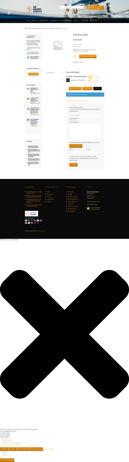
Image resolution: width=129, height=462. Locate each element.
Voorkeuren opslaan (37, 449)
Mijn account (50, 194)
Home (28, 20)
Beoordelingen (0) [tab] (50, 72)
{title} (5, 452)
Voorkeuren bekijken (23, 449)
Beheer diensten (8, 440)
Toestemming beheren (7, 460)
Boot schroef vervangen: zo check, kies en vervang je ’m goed (33, 163)
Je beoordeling (74, 122)
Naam (71, 149)
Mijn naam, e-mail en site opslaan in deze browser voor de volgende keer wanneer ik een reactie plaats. (83, 158)
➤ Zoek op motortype (33, 74)
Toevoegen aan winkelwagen (88, 56)
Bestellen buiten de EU (73, 199)
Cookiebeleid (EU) (72, 208)
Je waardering (74, 118)
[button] (64, 334)
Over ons (49, 196)
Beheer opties (7, 439)
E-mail (88, 149)
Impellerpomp (40, 28)
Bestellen (70, 194)
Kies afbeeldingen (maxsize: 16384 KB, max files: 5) (84, 142)
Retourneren (70, 204)
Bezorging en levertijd (72, 196)
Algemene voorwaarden (73, 206)
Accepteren (4, 449)
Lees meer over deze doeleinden (12, 444)
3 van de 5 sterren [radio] (72, 120)
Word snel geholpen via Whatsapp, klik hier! (34, 57)
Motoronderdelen (43, 20)
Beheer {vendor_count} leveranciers (13, 442)
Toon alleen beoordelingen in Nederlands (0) (77, 100)
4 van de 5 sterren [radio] (74, 120)
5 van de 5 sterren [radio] (75, 120)
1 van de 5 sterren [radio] (70, 120)
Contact (76, 20)
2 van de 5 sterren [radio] (71, 120)
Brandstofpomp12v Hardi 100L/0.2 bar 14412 (34, 89)
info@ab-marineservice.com (93, 201)
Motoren (33, 20)
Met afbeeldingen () (75, 88)
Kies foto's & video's (76, 145)
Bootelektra (54, 20)
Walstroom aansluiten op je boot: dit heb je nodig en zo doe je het (34, 150)
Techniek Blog (84, 20)
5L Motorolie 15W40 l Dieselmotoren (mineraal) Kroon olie (34, 99)
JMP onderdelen (58, 28)
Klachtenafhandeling (72, 201)
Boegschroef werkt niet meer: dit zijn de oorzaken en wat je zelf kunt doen (34, 155)
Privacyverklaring (71, 211)
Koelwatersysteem (65, 20)
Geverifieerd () (88, 88)
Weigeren (12, 449)
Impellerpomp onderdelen (49, 28)
